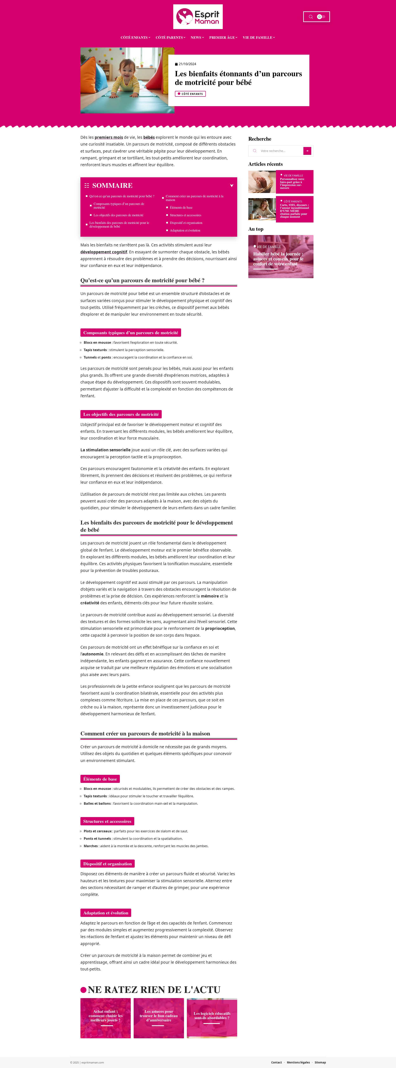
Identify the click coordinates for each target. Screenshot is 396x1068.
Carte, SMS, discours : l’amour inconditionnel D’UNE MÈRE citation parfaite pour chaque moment (294, 211)
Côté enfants (192, 94)
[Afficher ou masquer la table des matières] (183, 185)
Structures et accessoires (185, 215)
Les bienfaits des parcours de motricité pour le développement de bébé (119, 224)
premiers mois (109, 137)
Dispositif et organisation (186, 222)
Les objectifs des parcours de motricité (118, 215)
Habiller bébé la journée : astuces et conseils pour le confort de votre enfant (278, 258)
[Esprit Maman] (198, 16)
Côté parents (293, 201)
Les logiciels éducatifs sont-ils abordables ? (212, 1015)
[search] (311, 17)
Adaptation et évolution (185, 230)
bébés (149, 137)
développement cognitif (103, 252)
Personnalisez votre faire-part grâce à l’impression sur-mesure (292, 183)
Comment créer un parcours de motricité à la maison (194, 198)
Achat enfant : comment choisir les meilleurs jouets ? (106, 1015)
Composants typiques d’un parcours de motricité (119, 205)
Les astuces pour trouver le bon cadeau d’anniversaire (159, 1015)
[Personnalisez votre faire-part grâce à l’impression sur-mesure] (262, 182)
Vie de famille (293, 175)
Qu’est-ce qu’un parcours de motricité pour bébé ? (122, 196)
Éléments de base (181, 207)
